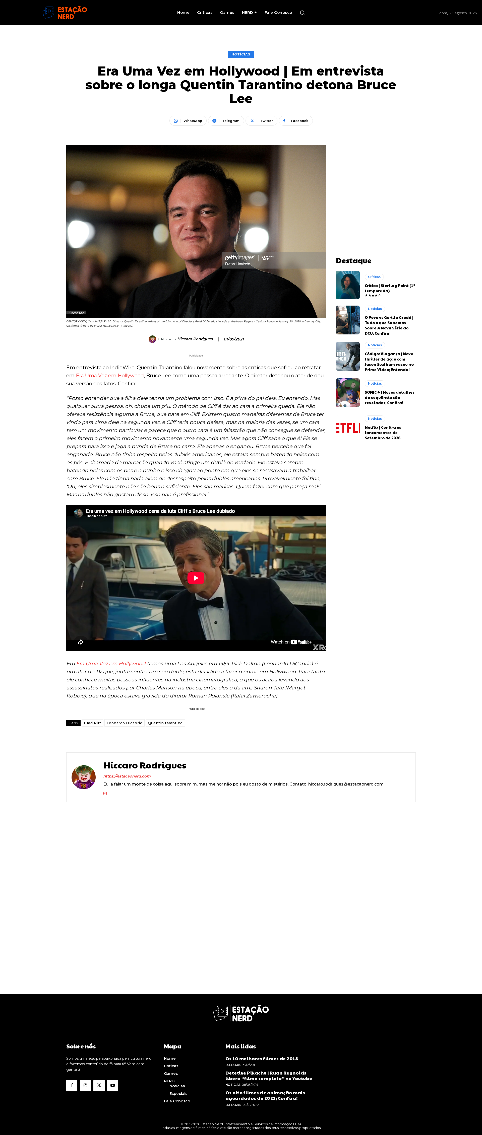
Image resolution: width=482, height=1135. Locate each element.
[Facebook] (71, 1085)
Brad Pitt (92, 723)
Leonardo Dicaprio (125, 723)
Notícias (241, 54)
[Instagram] (105, 792)
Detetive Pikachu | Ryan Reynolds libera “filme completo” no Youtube (268, 1075)
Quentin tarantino (165, 723)
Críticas (374, 277)
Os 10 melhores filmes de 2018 (261, 1058)
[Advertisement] (376, 176)
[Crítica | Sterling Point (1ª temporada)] (348, 285)
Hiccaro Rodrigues (195, 339)
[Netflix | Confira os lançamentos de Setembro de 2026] (348, 427)
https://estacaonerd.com (127, 776)
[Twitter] (98, 1085)
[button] (302, 13)
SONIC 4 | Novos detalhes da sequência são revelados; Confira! (389, 397)
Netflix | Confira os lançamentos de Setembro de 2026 (383, 432)
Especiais (233, 1065)
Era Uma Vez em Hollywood (110, 376)
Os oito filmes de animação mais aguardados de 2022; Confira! (265, 1095)
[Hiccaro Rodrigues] (153, 339)
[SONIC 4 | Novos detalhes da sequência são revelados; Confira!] (348, 392)
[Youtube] (112, 1085)
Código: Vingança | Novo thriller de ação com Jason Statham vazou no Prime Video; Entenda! (389, 361)
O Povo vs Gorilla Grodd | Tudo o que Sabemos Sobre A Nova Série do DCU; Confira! (389, 325)
